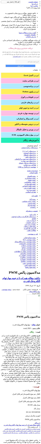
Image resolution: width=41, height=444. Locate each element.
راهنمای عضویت (30, 35)
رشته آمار (32, 199)
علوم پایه (35, 196)
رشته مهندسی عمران (28, 249)
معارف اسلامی (30, 192)
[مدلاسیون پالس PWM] (33, 312)
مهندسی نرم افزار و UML (27, 167)
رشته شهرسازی (30, 184)
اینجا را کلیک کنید (17, 56)
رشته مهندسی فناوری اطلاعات (25, 251)
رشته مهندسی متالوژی (28, 257)
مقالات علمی (31, 230)
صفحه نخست (33, 2)
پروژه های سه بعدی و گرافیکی (25, 159)
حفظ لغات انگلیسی (23, 432)
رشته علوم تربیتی (30, 188)
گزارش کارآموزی (30, 228)
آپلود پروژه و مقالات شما (27, 33)
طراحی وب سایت (30, 165)
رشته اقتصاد (31, 176)
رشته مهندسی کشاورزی (27, 255)
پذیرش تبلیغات (31, 37)
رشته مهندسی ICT (29, 240)
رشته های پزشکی (30, 226)
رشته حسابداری (30, 178)
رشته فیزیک (32, 205)
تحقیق (34, 218)
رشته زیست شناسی (29, 201)
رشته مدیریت (31, 190)
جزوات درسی (31, 220)
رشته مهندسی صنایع (29, 247)
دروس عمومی (31, 222)
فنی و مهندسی (33, 234)
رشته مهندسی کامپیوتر (28, 253)
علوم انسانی (33, 173)
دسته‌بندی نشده (32, 171)
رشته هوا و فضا (30, 267)
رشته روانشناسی (30, 182)
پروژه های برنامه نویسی (29, 147)
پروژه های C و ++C (29, 151)
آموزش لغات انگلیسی (9, 429)
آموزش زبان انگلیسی (20, 429)
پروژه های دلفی (30, 157)
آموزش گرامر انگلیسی (21, 431)
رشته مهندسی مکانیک (28, 261)
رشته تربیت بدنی (30, 224)
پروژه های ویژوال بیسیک (27, 163)
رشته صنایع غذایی (30, 238)
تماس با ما (34, 6)
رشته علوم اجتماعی (29, 186)
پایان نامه (33, 214)
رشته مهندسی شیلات (28, 245)
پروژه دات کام (14, 432)
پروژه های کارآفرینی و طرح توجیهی (23, 216)
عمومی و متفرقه (32, 211)
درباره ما (35, 4)
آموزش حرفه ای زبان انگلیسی (33, 429)
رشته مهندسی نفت (29, 263)
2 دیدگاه (37, 423)
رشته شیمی (32, 203)
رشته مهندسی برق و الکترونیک (25, 241)
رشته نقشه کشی (30, 265)
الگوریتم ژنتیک (12, 431)
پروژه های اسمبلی (29, 153)
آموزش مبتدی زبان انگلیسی (33, 431)
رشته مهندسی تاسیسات (27, 243)
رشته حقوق (32, 180)
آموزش (31, 75)
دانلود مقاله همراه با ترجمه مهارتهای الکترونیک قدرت (22, 425)
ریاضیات (33, 207)
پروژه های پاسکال (29, 155)
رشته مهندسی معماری (28, 259)
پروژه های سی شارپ (28, 161)
